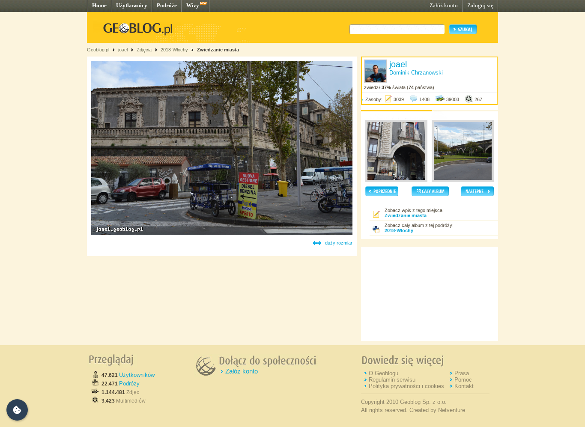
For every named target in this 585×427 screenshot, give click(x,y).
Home (99, 5)
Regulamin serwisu (392, 379)
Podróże (167, 5)
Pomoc (463, 379)
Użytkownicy (131, 5)
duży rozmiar (338, 242)
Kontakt (464, 386)
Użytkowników (137, 375)
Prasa (461, 373)
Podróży (129, 383)
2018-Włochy (174, 49)
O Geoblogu (383, 373)
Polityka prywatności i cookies (406, 386)
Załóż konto (444, 5)
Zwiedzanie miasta (218, 49)
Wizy (192, 5)
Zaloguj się (480, 5)
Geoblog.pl (98, 49)
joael (123, 49)
